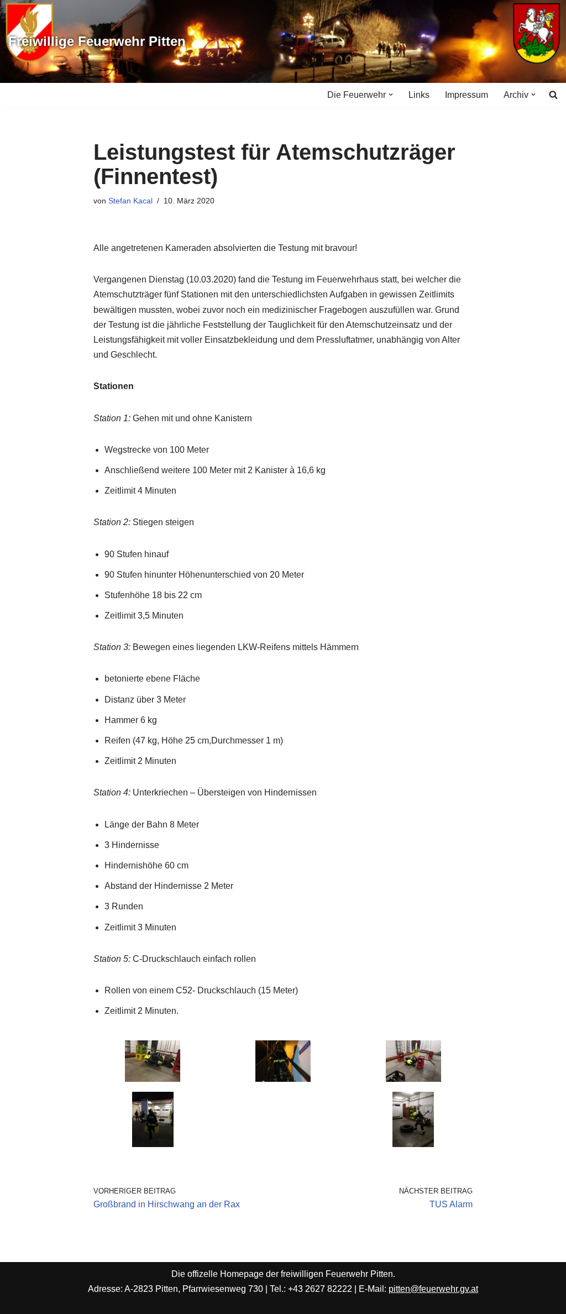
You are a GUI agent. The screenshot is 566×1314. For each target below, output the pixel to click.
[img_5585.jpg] (283, 1078)
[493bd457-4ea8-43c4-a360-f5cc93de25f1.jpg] (153, 1144)
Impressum (466, 95)
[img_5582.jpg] (152, 1078)
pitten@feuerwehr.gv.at (433, 1289)
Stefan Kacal (130, 200)
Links (418, 95)
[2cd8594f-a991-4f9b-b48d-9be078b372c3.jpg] (413, 1144)
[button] (391, 94)
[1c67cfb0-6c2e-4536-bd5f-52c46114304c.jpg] (413, 1078)
